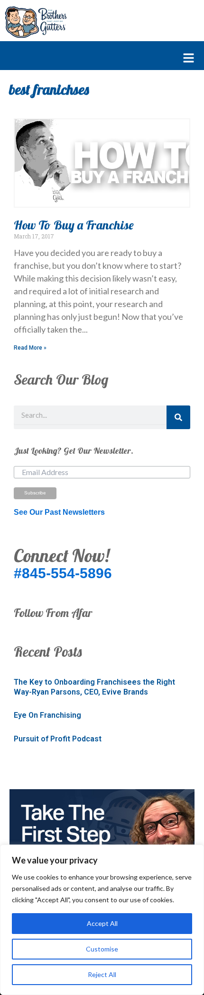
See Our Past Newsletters (59, 512)
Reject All (102, 974)
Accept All (102, 923)
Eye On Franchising (47, 715)
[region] (102, 920)
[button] (97, 58)
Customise (102, 949)
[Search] (178, 417)
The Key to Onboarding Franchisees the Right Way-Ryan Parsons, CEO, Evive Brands (94, 687)
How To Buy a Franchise (74, 225)
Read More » (30, 347)
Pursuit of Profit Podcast (58, 738)
